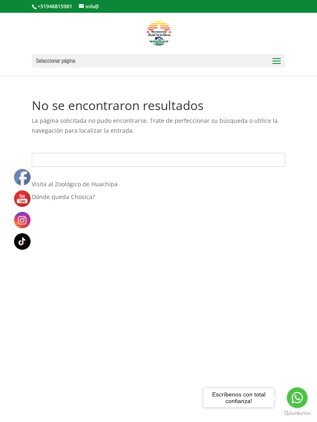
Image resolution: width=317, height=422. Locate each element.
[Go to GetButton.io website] (297, 413)
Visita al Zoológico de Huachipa (75, 184)
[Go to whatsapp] (297, 397)
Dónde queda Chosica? (63, 197)
